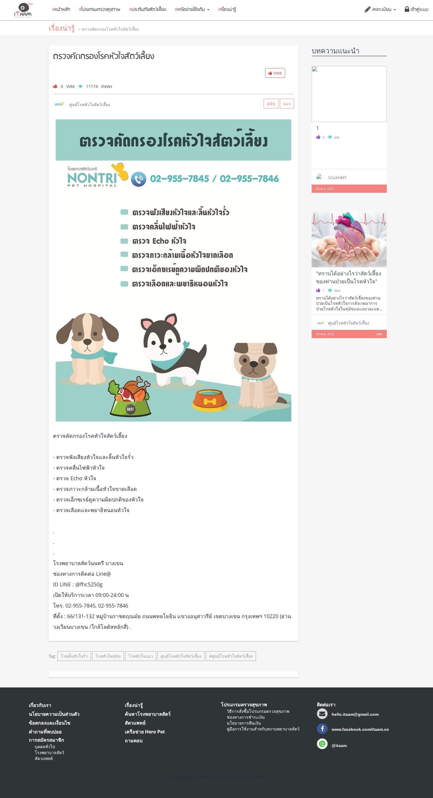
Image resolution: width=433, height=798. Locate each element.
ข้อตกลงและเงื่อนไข (49, 723)
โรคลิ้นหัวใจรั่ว (74, 656)
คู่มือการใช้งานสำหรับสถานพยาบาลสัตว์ (263, 729)
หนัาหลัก (61, 10)
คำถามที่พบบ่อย (45, 732)
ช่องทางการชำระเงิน (246, 717)
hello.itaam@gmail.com (355, 714)
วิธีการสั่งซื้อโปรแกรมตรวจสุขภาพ (258, 711)
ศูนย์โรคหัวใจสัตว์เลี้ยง (181, 656)
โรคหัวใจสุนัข (108, 656)
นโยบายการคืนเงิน (244, 723)
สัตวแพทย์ (44, 758)
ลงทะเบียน (382, 10)
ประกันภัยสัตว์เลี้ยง (147, 10)
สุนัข (271, 103)
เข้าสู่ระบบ (419, 10)
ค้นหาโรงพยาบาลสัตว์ (148, 714)
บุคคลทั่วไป (45, 746)
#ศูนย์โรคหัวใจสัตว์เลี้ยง (231, 656)
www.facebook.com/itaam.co (359, 729)
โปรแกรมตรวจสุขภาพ (99, 10)
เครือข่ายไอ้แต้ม (190, 10)
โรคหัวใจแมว (140, 656)
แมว (287, 103)
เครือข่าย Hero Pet (145, 732)
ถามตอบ (134, 740)
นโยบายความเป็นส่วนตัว (54, 714)
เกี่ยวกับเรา (40, 705)
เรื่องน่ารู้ (227, 10)
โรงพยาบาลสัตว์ (49, 752)
